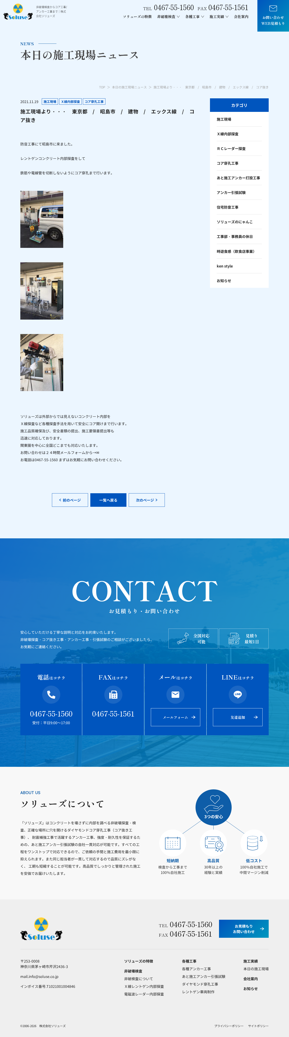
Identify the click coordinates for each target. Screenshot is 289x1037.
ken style (225, 266)
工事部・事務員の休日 (235, 236)
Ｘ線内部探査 (227, 133)
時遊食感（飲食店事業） (236, 251)
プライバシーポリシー (229, 1026)
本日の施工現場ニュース (129, 87)
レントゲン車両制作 (198, 991)
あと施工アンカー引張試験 (203, 976)
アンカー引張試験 (231, 192)
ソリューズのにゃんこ (235, 221)
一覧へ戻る (108, 500)
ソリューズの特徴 (137, 16)
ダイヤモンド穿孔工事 (200, 984)
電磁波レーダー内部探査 (144, 994)
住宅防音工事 (227, 207)
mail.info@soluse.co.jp (39, 976)
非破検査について (138, 978)
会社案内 (241, 16)
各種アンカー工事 (196, 968)
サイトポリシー (258, 1026)
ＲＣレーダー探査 (231, 148)
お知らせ (224, 280)
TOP (102, 87)
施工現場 (224, 119)
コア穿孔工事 (227, 163)
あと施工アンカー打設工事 (238, 177)
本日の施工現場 (256, 968)
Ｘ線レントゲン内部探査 (144, 986)
